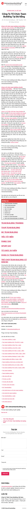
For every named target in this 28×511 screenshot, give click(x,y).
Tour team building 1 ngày (9, 339)
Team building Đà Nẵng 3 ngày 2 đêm (12, 359)
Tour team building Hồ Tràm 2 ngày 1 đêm (13, 350)
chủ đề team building (11, 300)
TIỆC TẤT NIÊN (7, 237)
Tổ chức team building (10, 163)
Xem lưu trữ (4, 412)
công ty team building (15, 129)
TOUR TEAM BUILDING (10, 228)
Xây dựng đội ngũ (7, 376)
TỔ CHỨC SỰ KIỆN (9, 250)
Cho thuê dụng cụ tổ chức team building (12, 390)
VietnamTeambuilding (10, 508)
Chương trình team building (12, 278)
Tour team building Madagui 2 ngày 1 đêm (13, 356)
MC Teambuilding (6, 387)
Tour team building (7, 370)
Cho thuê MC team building (9, 393)
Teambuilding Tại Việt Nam (14, 10)
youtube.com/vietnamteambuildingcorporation (13, 308)
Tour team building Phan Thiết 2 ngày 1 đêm (13, 353)
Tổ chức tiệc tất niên (7, 381)
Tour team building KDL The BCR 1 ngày (12, 342)
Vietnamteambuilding (6, 486)
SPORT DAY (6, 246)
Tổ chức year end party (8, 384)
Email (2, 456)
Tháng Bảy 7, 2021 (22, 19)
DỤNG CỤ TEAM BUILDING (12, 255)
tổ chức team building (15, 297)
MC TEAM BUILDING (9, 232)
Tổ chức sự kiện (6, 379)
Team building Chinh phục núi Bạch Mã (12, 362)
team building (19, 57)
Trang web (3, 462)
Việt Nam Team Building (8, 28)
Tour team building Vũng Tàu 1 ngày (11, 345)
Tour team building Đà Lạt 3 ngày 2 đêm (12, 364)
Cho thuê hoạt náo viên (8, 398)
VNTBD (5, 273)
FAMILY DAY (6, 241)
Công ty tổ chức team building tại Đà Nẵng (13, 26)
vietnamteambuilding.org (10, 19)
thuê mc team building (13, 179)
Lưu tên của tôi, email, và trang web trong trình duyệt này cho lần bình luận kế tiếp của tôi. (14, 469)
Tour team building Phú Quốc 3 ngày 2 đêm (13, 367)
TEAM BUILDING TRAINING (12, 223)
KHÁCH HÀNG (14, 142)
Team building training (8, 373)
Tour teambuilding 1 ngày (8, 396)
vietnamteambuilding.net (13, 329)
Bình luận (3, 437)
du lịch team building (11, 299)
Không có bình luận (15, 22)
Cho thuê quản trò (7, 401)
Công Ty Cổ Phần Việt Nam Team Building (12, 111)
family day (7, 171)
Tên (2, 450)
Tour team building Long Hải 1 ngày (11, 348)
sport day (6, 173)
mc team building (9, 174)
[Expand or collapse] (25, 201)
